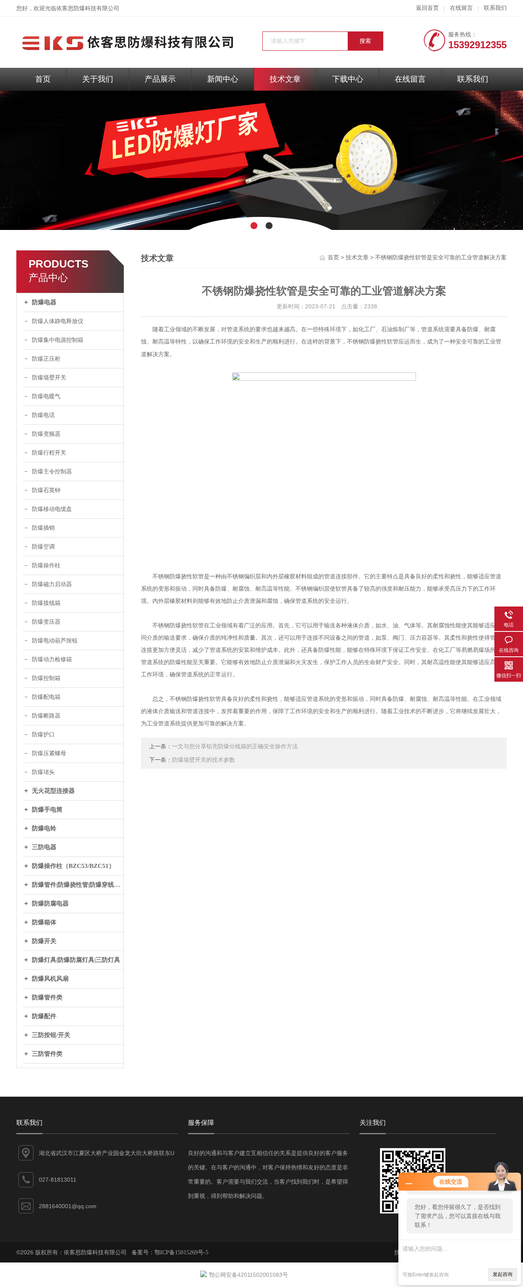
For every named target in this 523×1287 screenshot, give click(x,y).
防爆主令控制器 (52, 471)
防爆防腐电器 (50, 903)
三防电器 (44, 847)
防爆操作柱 (46, 565)
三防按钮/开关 (51, 1035)
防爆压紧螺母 (49, 753)
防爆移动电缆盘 (52, 509)
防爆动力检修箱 (52, 659)
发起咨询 (502, 1274)
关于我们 (97, 79)
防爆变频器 (46, 434)
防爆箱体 (44, 922)
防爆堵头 (43, 772)
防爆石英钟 (46, 490)
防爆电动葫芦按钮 (55, 641)
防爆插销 (43, 528)
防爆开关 (44, 941)
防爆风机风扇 (50, 978)
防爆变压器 (46, 622)
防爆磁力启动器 (52, 584)
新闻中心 (222, 79)
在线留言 (461, 8)
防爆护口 (43, 735)
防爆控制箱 (46, 678)
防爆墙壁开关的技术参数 (203, 760)
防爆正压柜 (46, 359)
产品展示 (160, 79)
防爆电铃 (44, 828)
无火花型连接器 (53, 790)
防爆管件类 (47, 997)
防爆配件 (44, 1016)
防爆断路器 (46, 716)
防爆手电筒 (47, 809)
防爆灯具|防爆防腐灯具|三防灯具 (76, 960)
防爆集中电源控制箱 (57, 340)
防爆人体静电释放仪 (57, 321)
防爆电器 (44, 302)
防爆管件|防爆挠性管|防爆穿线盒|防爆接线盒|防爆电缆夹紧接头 (77, 884)
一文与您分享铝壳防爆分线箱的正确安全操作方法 (235, 746)
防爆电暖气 (46, 396)
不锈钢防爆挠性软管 (372, 342)
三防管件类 (47, 1054)
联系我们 (495, 8)
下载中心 (347, 79)
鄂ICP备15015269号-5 (181, 1252)
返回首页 (427, 8)
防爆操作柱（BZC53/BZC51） (73, 866)
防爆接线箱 (46, 603)
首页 (43, 79)
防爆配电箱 (46, 697)
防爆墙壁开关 (49, 378)
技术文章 (285, 79)
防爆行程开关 (49, 453)
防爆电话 (43, 415)
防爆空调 (43, 547)
